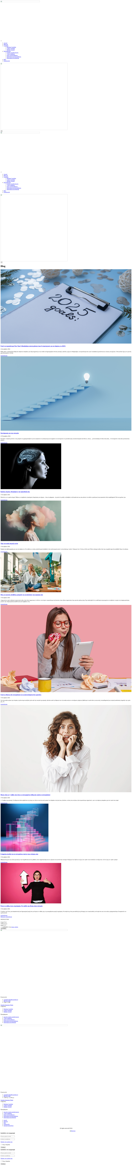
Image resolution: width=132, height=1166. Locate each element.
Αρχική (5, 43)
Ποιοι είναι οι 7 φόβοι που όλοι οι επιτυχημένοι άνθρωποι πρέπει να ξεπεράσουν (25, 795)
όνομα (2, 922)
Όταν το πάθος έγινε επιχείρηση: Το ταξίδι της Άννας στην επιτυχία (21, 906)
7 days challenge (11, 54)
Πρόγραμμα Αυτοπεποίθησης (14, 56)
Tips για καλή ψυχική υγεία (9, 543)
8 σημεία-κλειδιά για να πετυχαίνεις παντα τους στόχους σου (19, 854)
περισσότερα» (4, 355)
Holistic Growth (11, 50)
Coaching (6, 45)
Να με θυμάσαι (6, 1144)
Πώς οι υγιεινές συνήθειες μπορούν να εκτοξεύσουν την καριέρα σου (22, 595)
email (2, 925)
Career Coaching (11, 48)
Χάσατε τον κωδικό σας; (7, 1142)
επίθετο (3, 923)
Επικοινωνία (7, 61)
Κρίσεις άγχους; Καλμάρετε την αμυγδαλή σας (15, 491)
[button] (6, 916)
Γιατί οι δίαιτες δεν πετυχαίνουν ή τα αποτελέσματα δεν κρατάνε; (21, 695)
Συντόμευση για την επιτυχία (10, 433)
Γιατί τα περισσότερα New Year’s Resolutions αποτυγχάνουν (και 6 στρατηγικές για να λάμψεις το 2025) (33, 346)
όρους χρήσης (14, 927)
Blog (5, 59)
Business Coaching (11, 47)
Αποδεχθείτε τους (10, 927)
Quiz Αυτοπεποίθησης (12, 55)
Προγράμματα (7, 51)
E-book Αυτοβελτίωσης (12, 52)
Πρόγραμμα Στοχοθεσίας (13, 58)
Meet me (6, 44)
